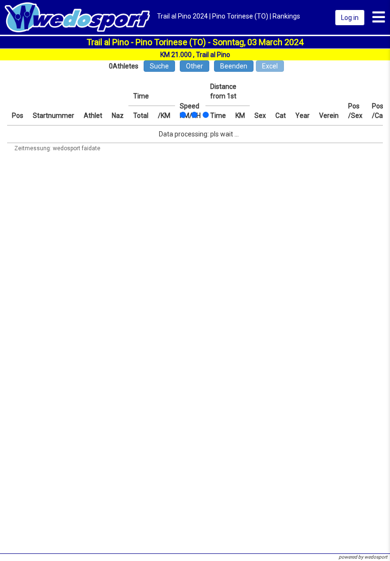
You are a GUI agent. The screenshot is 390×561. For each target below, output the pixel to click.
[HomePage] (77, 16)
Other (194, 66)
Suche (159, 66)
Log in (350, 17)
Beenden (233, 66)
